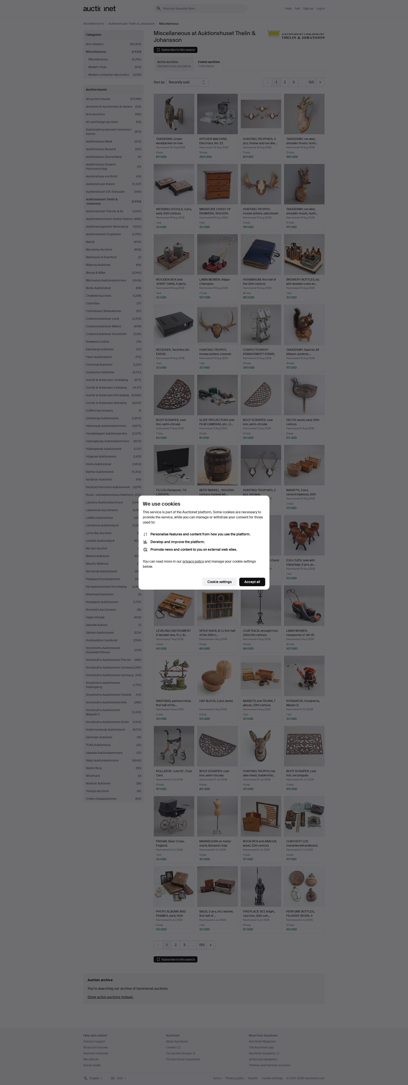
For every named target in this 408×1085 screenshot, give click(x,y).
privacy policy (193, 561)
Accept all (252, 582)
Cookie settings (219, 582)
